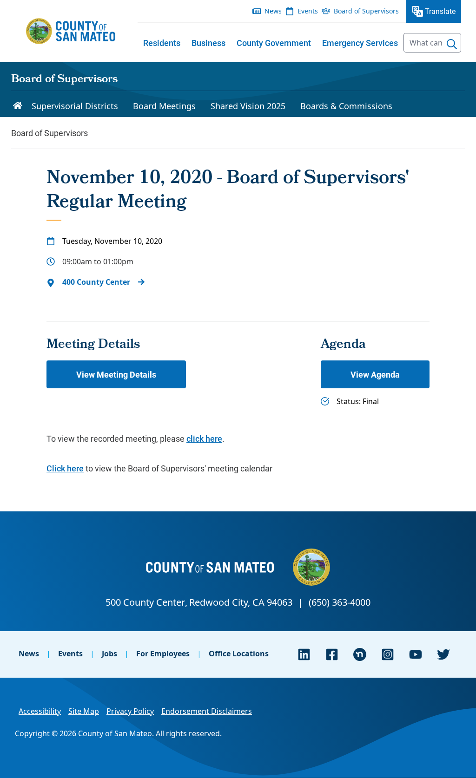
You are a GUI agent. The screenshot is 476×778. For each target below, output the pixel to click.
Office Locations (239, 653)
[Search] (451, 44)
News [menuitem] (273, 11)
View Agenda (375, 374)
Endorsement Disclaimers (206, 711)
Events (70, 653)
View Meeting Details (116, 374)
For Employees (163, 653)
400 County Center (96, 282)
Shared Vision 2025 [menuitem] (248, 105)
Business (208, 42)
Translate (440, 11)
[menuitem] (162, 42)
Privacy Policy (130, 711)
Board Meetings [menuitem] (164, 105)
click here (204, 438)
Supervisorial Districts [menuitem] (75, 105)
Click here (65, 468)
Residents (161, 42)
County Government (274, 42)
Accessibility (40, 711)
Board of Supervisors (64, 80)
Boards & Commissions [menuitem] (346, 105)
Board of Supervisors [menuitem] (366, 11)
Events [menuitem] (308, 11)
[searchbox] (432, 42)
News (29, 653)
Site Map (83, 711)
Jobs (109, 653)
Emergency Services (360, 42)
